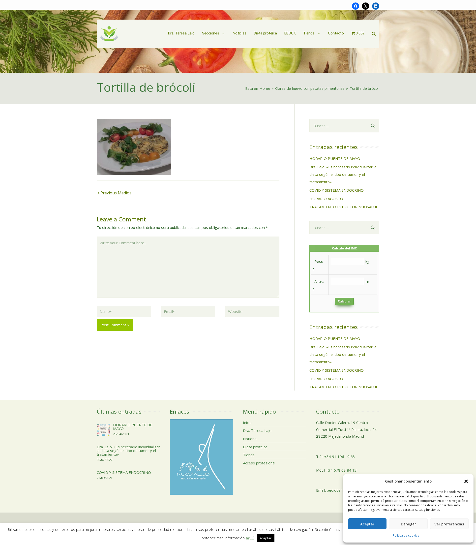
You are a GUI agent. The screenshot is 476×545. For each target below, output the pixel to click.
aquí (250, 537)
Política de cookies (406, 535)
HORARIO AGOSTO (326, 198)
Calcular (344, 301)
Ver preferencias (449, 523)
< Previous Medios (114, 193)
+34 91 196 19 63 (339, 456)
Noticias (250, 438)
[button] (466, 481)
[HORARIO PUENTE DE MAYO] (104, 429)
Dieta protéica (255, 446)
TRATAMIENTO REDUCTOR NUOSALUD (344, 206)
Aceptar (367, 523)
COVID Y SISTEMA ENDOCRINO (336, 190)
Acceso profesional (259, 462)
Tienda (249, 454)
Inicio (247, 422)
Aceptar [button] (265, 538)
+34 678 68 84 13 (341, 470)
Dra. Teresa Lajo (257, 430)
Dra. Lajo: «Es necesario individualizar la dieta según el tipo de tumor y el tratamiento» (342, 174)
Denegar (408, 523)
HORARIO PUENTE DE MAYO (334, 158)
